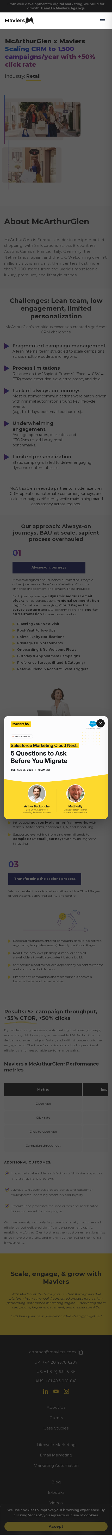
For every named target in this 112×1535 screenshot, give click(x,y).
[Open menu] (102, 21)
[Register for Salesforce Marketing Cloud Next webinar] (56, 767)
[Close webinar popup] (100, 723)
